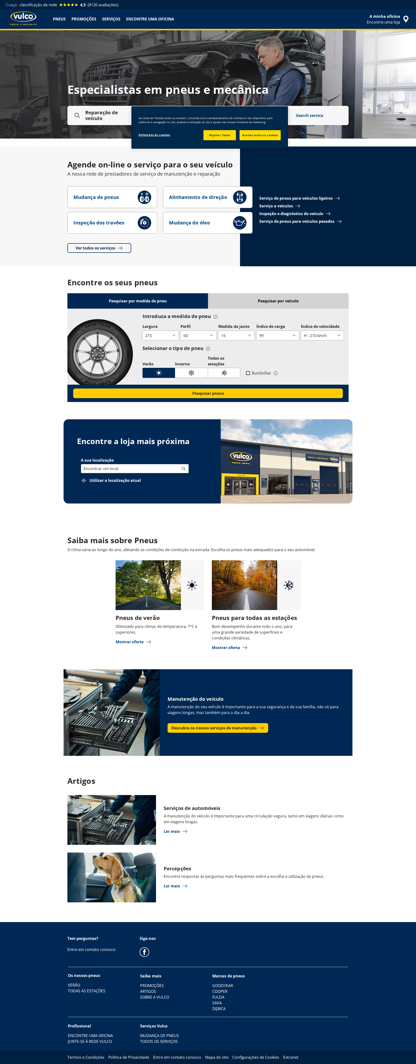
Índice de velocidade (320, 326)
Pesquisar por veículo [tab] (278, 301)
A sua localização (97, 460)
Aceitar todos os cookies (260, 135)
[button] (215, 316)
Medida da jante (233, 326)
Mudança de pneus (96, 197)
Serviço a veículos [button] (276, 206)
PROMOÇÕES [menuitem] (84, 19)
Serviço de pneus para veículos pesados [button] (296, 221)
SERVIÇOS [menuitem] (111, 19)
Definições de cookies (154, 135)
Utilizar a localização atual (115, 480)
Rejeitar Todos (219, 135)
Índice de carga (270, 326)
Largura (150, 326)
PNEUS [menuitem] (59, 19)
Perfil (186, 326)
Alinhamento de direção (198, 197)
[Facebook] (144, 952)
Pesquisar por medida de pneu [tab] (138, 301)
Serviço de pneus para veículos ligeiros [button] (296, 198)
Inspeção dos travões (98, 222)
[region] (209, 127)
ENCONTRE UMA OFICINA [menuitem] (150, 19)
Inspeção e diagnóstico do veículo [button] (291, 213)
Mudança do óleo (189, 222)
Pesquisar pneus (208, 393)
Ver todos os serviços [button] (95, 248)
